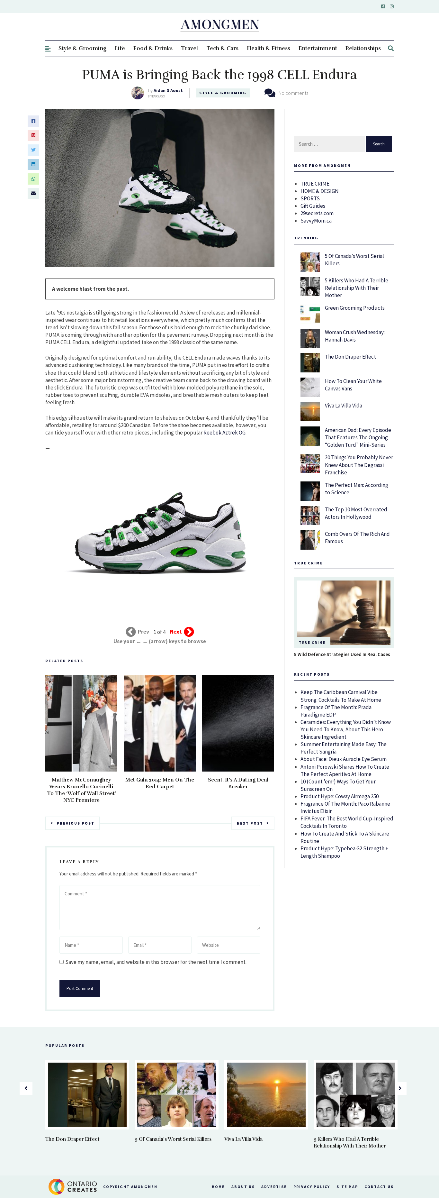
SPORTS (310, 198)
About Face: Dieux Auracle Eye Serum (343, 759)
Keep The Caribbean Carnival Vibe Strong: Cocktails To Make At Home (340, 696)
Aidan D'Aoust (168, 90)
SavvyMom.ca (316, 220)
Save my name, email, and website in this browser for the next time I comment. (155, 961)
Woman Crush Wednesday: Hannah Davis (355, 336)
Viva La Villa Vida (343, 405)
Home (218, 1186)
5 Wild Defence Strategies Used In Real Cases (342, 654)
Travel (189, 48)
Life (120, 48)
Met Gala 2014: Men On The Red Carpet (159, 783)
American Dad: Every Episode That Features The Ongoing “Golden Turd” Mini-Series (358, 437)
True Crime (312, 642)
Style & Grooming (82, 48)
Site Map (347, 1186)
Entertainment (318, 48)
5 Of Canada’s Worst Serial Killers (173, 1139)
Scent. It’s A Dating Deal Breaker (238, 783)
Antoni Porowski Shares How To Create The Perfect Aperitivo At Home (344, 770)
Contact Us (379, 1186)
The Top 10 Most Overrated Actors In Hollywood (356, 513)
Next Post (250, 823)
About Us (243, 1186)
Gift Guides (312, 205)
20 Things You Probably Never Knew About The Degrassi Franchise (359, 465)
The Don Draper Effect (350, 356)
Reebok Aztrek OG (224, 432)
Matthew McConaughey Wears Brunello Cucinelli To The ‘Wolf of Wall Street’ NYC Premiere (81, 790)
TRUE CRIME (314, 183)
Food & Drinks (153, 48)
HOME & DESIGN (319, 191)
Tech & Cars (222, 48)
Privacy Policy (311, 1186)
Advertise (274, 1186)
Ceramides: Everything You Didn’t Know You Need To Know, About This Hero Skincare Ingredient (345, 729)
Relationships (363, 48)
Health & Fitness (268, 48)
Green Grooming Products (355, 307)
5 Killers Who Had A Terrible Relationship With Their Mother (356, 288)
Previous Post (75, 823)
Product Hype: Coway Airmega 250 (339, 796)
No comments (293, 93)
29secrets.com (317, 213)
